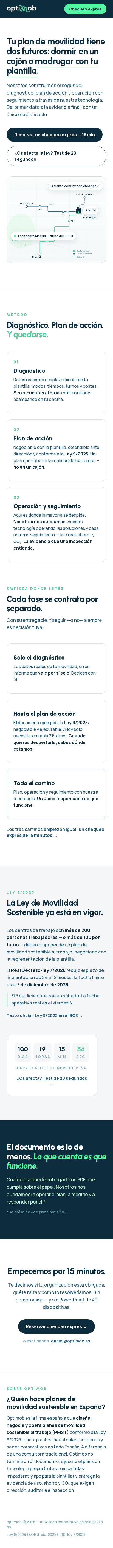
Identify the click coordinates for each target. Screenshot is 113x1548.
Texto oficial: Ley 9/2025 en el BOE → (45, 1015)
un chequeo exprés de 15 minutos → (55, 832)
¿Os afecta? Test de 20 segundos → (52, 1081)
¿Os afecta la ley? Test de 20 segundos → (45, 156)
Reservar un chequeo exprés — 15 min (54, 135)
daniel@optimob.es (70, 1341)
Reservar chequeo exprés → (56, 1326)
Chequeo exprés (85, 9)
